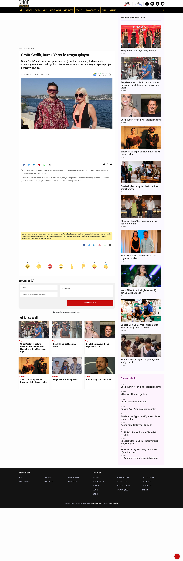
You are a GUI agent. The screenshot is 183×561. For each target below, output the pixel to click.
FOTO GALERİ (146, 486)
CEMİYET (79, 10)
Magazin (31, 48)
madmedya (114, 503)
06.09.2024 (26, 74)
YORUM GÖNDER (90, 303)
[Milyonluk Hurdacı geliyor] (67, 365)
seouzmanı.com (97, 503)
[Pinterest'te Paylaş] (39, 164)
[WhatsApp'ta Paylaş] (44, 164)
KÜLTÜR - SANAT (55, 10)
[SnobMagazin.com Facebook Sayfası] (147, 4)
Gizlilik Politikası (73, 477)
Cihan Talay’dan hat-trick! (98, 379)
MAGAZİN (29, 10)
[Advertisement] (67, 29)
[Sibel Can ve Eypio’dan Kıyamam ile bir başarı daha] (34, 365)
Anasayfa (22, 48)
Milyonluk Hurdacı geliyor (65, 379)
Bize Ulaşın (47, 477)
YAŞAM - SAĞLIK (40, 10)
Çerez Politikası (24, 482)
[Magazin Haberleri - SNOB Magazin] (24, 4)
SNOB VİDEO (72, 482)
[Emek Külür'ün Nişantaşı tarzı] (67, 330)
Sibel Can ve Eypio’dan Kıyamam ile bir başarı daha (33, 380)
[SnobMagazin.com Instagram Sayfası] (152, 4)
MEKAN (104, 10)
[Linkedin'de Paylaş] (34, 164)
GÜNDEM (113, 10)
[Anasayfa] (21, 10)
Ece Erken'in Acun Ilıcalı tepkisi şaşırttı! (97, 345)
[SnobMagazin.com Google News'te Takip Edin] (101, 74)
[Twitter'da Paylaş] (29, 164)
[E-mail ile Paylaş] (49, 164)
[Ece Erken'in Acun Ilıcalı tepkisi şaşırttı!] (100, 330)
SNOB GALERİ (48, 482)
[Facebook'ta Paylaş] (23, 164)
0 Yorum (46, 74)
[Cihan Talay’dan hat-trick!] (100, 365)
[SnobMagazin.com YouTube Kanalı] (162, 4)
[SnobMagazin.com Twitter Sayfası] (157, 4)
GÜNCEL (95, 494)
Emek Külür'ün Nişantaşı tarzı (64, 345)
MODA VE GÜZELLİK (92, 10)
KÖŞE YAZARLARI (123, 477)
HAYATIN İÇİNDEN (123, 490)
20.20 (37, 74)
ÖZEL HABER (68, 10)
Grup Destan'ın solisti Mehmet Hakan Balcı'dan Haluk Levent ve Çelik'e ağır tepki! (33, 348)
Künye (21, 477)
